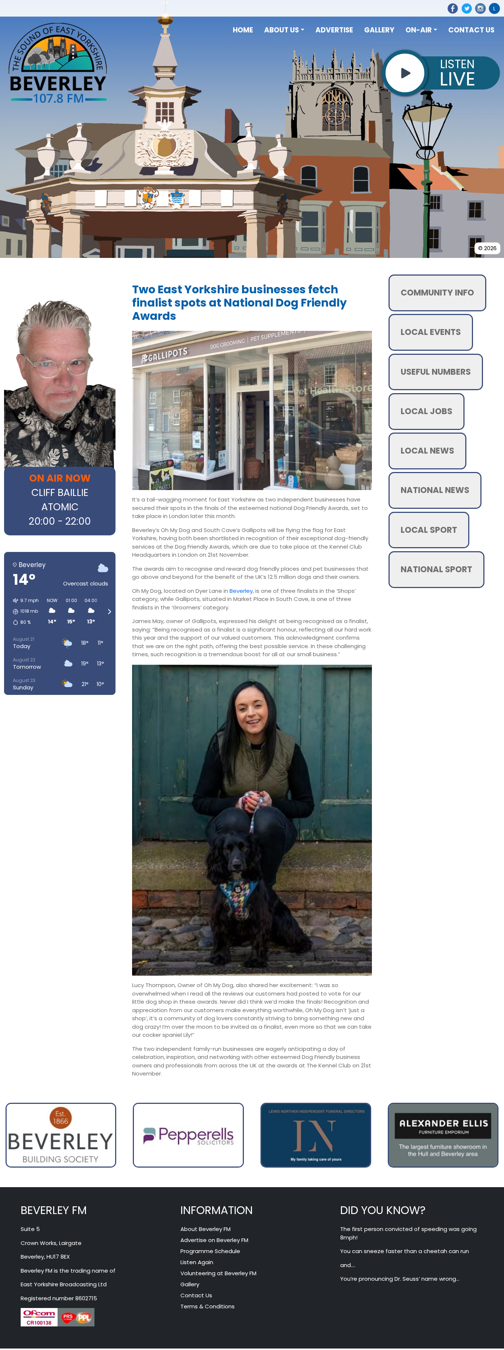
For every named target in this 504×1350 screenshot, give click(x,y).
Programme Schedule (210, 1251)
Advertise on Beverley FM (214, 1240)
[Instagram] (479, 8)
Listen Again (196, 1262)
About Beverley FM (205, 1229)
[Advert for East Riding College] (443, 1135)
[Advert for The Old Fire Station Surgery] (315, 1135)
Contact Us (196, 1295)
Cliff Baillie (60, 493)
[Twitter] (465, 8)
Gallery (189, 1284)
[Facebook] (452, 8)
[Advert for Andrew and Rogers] (188, 1135)
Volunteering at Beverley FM (218, 1273)
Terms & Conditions (207, 1306)
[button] (23, 612)
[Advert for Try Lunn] (61, 1135)
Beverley (241, 591)
